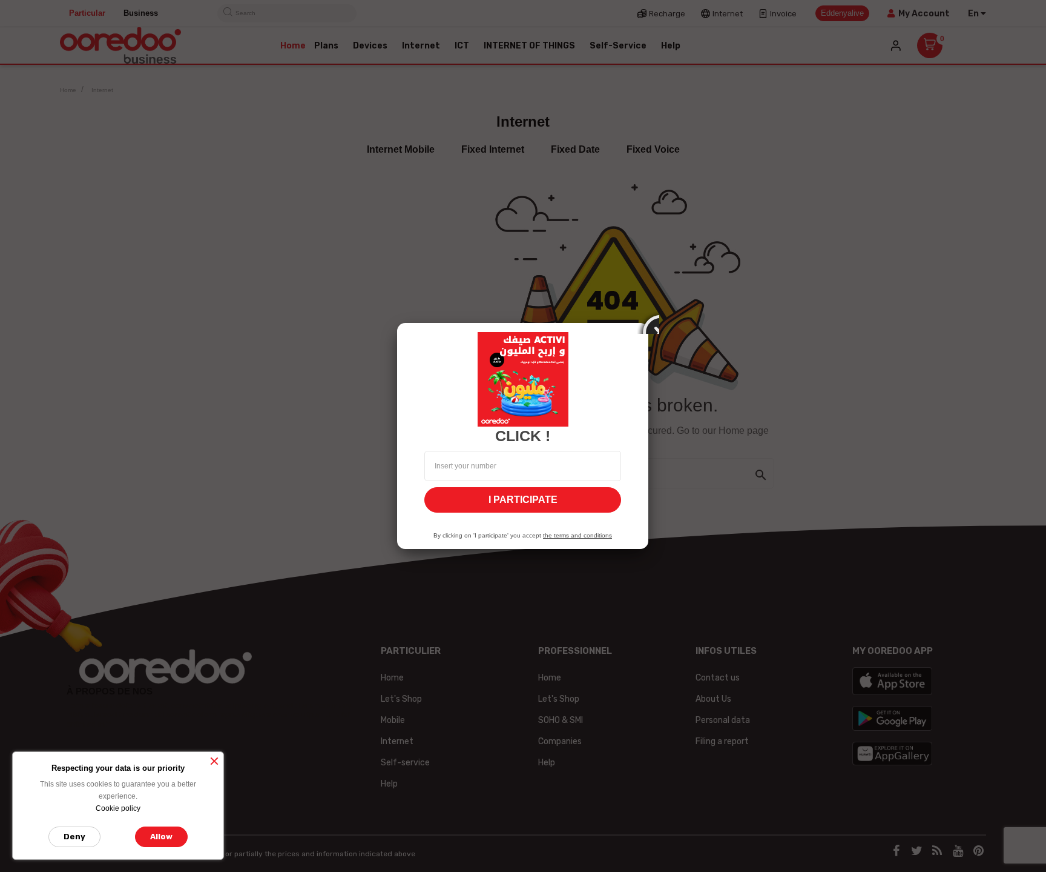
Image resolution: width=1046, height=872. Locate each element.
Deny (74, 836)
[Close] (648, 323)
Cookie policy (118, 808)
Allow (161, 836)
